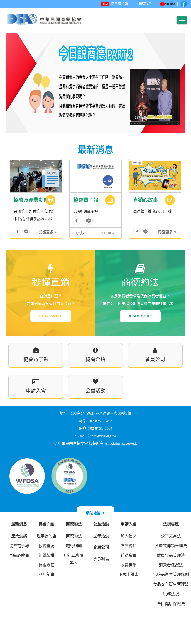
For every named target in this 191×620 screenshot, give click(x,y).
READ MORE (50, 316)
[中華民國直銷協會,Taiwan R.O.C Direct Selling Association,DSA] (88, 220)
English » (106, 233)
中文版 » (80, 233)
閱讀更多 (46, 232)
